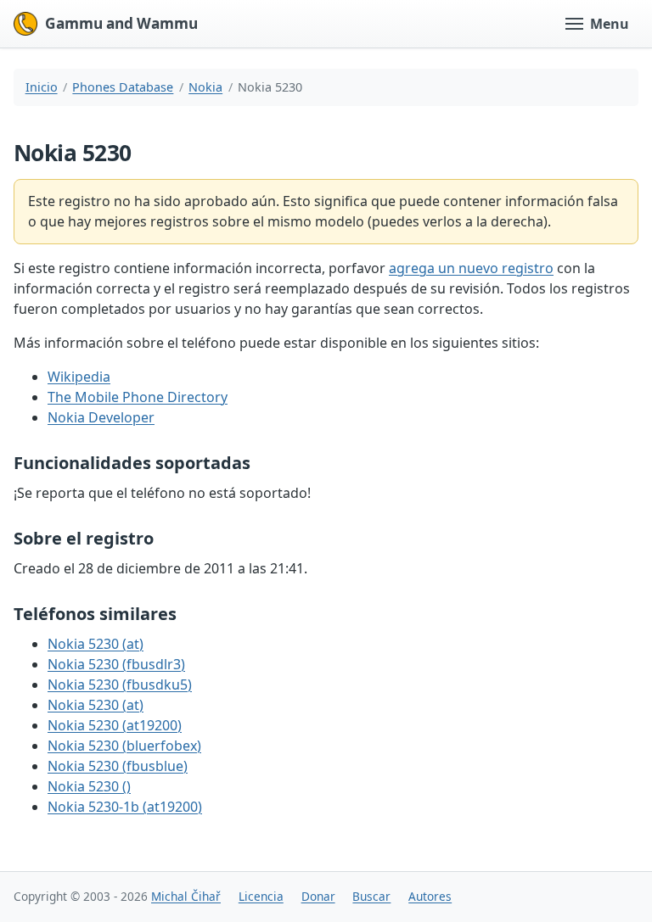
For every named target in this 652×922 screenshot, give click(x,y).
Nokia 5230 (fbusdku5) (120, 684)
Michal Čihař (186, 896)
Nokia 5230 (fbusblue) (118, 766)
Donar (318, 896)
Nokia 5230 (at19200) (115, 725)
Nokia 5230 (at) (95, 643)
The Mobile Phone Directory (138, 397)
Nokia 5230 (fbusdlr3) (116, 664)
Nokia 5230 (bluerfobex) (124, 745)
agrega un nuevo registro (471, 268)
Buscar (371, 896)
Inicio (41, 87)
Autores (430, 896)
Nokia (205, 87)
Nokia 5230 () (89, 786)
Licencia (261, 896)
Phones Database (122, 87)
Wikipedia (79, 376)
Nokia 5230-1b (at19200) (125, 806)
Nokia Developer (101, 417)
